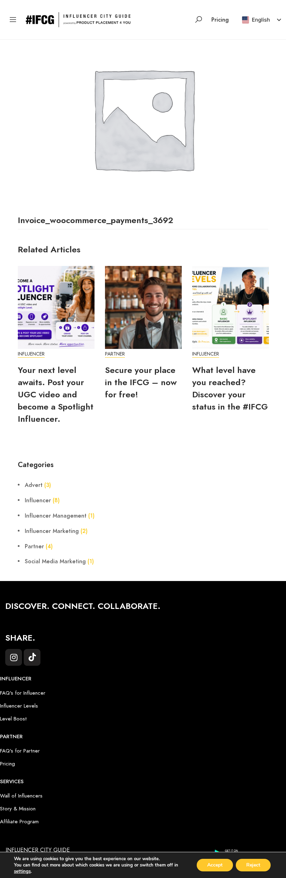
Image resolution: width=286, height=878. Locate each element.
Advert (34, 485)
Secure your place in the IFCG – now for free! (141, 382)
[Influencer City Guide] (78, 19)
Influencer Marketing (52, 531)
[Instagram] (13, 657)
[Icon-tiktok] (32, 657)
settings (22, 871)
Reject (253, 865)
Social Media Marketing (55, 561)
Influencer (31, 354)
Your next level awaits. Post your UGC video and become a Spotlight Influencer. (55, 394)
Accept (215, 865)
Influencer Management (55, 516)
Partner (115, 354)
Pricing (220, 20)
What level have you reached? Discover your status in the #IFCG (230, 388)
